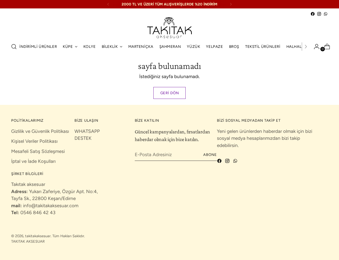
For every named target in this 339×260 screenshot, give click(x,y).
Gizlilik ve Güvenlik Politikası (40, 131)
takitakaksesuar (38, 236)
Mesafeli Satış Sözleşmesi (38, 151)
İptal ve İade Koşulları (33, 161)
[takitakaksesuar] (169, 27)
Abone (210, 154)
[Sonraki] (230, 4)
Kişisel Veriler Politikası (34, 141)
